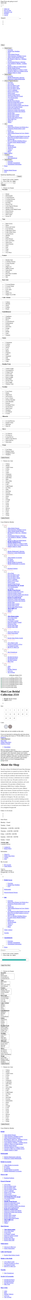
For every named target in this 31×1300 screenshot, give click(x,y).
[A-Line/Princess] (5, 1042)
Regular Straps (10, 451)
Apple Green (9, 467)
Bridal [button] (2, 1131)
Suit (7, 247)
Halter (7, 393)
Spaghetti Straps (10, 453)
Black (7, 510)
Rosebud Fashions (13, 568)
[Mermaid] (5, 1045)
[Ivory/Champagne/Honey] (10, 727)
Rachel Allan (11, 602)
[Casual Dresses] (7, 977)
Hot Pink (8, 491)
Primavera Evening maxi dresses (16, 601)
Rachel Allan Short (13, 625)
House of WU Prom (13, 581)
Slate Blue (9, 477)
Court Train (9, 373)
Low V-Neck (9, 398)
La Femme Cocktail (13, 621)
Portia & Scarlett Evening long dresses (18, 594)
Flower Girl (9, 204)
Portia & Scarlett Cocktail (14, 622)
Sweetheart (9, 411)
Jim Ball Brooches (13, 658)
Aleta (9, 666)
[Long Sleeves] (6, 1053)
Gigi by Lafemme (12, 579)
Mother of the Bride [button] (6, 1258)
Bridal (7, 194)
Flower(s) (8, 326)
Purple (7, 482)
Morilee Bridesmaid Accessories (16, 563)
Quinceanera (9, 213)
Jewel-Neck (9, 396)
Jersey (7, 347)
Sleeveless (8, 442)
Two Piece (9, 252)
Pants (7, 237)
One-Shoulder (10, 401)
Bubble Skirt (9, 260)
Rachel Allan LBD (13, 627)
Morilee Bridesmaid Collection (16, 551)
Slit (7, 277)
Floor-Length (9, 375)
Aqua (7, 472)
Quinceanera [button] (4, 1243)
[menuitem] (17, 9)
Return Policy (8, 848)
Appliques (8, 316)
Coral (7, 501)
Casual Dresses (10, 197)
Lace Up (8, 288)
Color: (2, 722)
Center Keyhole (10, 263)
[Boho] (5, 983)
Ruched (8, 275)
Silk (7, 358)
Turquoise (8, 474)
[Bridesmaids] (7, 976)
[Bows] (5, 1015)
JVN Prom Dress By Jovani (16, 585)
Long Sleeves (9, 437)
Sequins (8, 335)
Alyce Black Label (13, 643)
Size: (2, 706)
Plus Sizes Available (11, 273)
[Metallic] (3, 1006)
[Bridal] (7, 974)
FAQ (5, 859)
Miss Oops (10, 661)
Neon (7, 305)
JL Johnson (11, 560)
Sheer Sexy (9, 242)
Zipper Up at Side (11, 294)
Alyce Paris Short (12, 618)
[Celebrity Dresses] (6, 991)
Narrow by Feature (9, 188)
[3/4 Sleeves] (6, 1051)
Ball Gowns (9, 223)
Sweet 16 (8, 216)
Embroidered (9, 323)
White (7, 515)
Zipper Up (9, 293)
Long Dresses (9, 234)
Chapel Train (9, 372)
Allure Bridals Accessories (15, 557)
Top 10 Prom (11, 672)
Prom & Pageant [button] (6, 1181)
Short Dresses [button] (5, 1226)
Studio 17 (10, 610)
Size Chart (3, 740)
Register (6, 13)
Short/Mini (9, 379)
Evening (8, 202)
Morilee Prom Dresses (14, 590)
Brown (8, 508)
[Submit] (20, 18)
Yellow (8, 464)
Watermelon (9, 494)
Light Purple (9, 486)
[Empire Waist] (5, 1044)
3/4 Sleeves (9, 435)
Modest (8, 235)
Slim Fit (8, 426)
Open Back (9, 270)
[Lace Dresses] (5, 986)
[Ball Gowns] (5, 982)
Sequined (8, 356)
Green (7, 469)
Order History (8, 866)
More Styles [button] (4, 1287)
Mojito (8, 465)
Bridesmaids (9, 196)
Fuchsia (8, 493)
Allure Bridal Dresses (13, 528)
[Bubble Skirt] (6, 989)
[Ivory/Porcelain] (6, 727)
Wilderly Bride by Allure (14, 546)
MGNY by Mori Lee (13, 647)
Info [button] (5, 897)
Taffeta (8, 359)
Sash (7, 333)
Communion (9, 201)
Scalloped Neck (10, 405)
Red (7, 498)
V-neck (8, 413)
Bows (7, 319)
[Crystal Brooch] (5, 1016)
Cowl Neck (9, 391)
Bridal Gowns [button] (8, 880)
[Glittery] (3, 1004)
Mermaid (8, 424)
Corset (7, 265)
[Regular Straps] (5, 1059)
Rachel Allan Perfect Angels (15, 638)
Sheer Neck (9, 408)
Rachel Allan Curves (13, 605)
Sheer (7, 291)
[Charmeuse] (4, 1019)
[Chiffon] (4, 1021)
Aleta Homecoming (13, 616)
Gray (7, 511)
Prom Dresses (9, 211)
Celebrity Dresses (10, 261)
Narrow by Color (8, 461)
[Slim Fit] (5, 1047)
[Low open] (5, 1001)
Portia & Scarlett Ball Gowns (15, 591)
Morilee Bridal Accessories (15, 562)
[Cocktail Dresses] (7, 978)
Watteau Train (9, 384)
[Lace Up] (5, 1000)
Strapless (8, 410)
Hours (5, 947)
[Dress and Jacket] (5, 985)
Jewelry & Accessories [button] (7, 1276)
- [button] (5, 526)
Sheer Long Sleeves (11, 438)
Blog (9, 668)
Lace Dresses (9, 228)
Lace (7, 330)
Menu (2, 45)
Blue (7, 479)
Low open (8, 289)
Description (7, 747)
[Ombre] (3, 1009)
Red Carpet (9, 214)
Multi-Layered (10, 268)
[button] (8, 48)
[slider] (27, 960)
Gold (7, 506)
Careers (6, 857)
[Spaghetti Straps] (5, 1060)
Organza (8, 352)
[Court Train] (4, 1031)
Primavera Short (12, 624)
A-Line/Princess (10, 421)
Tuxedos (6, 933)
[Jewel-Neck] (5, 1039)
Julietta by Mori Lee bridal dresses (17, 540)
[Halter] (5, 1036)
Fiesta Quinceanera (13, 633)
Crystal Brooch (10, 321)
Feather (8, 325)
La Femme (10, 588)
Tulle (7, 361)
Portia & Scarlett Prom (14, 597)
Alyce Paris (11, 573)
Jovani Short (11, 619)
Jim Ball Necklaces (13, 657)
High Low (9, 267)
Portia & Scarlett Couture (14, 593)
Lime (7, 471)
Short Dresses (9, 244)
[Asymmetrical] (4, 1029)
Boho (7, 225)
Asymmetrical (9, 370)
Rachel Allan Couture (13, 604)
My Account (7, 10)
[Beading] (5, 1013)
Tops (7, 249)
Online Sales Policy (6, 742)
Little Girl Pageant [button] (6, 1251)
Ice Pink (8, 488)
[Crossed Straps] (5, 998)
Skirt (7, 245)
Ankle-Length (10, 368)
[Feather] (4, 1022)
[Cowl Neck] (5, 1035)
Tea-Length (9, 382)
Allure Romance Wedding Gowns (17, 529)
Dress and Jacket (10, 227)
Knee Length (9, 377)
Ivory (7, 503)
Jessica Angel (11, 582)
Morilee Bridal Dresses (14, 542)
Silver (7, 513)
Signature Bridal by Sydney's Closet (17, 543)
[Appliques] (5, 1012)
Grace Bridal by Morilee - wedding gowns (15, 1142)
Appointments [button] (8, 937)
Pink (7, 489)
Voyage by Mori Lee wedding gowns (18, 545)
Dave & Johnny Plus (13, 576)
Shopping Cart (8, 12)
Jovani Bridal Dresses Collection (16, 536)
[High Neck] (5, 1038)
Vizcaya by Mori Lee (13, 631)
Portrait (8, 403)
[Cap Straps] (5, 1057)
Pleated (8, 272)
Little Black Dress (11, 230)
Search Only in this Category (11, 179)
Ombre (8, 307)
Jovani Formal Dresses (14, 584)
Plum (7, 496)
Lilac (7, 484)
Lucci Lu (10, 671)
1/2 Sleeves (9, 433)
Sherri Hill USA (12, 608)
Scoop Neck (9, 406)
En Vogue (10, 559)
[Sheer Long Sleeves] (6, 1054)
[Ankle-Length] (4, 1027)
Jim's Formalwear (12, 652)
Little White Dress (11, 232)
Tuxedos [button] (3, 1269)
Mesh (7, 351)
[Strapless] (5, 1062)
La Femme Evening (13, 646)
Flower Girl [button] (4, 1174)
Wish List (6, 9)
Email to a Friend (5, 743)
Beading (8, 318)
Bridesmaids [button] (4, 1153)
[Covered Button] (5, 997)
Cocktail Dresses (10, 199)
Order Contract (8, 930)
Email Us (3, 737)
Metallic (8, 304)
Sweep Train (9, 380)
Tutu (7, 251)
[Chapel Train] (4, 1030)
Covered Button (10, 284)
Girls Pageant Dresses (12, 206)
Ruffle (7, 331)
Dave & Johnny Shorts (14, 578)
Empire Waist (9, 422)
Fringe (7, 328)
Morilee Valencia (12, 669)
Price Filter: (7, 181)
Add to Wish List (5, 739)
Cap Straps (9, 449)
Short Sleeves (9, 440)
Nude (7, 505)
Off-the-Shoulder (10, 400)
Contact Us (7, 847)
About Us (6, 854)
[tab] (17, 535)
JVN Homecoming (13, 587)
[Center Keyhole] (6, 992)
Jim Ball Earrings (12, 660)
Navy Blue (9, 481)
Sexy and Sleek (10, 240)
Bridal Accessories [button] (6, 1161)
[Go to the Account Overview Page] (1, 6)
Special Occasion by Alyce (15, 644)
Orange (8, 499)
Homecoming (9, 207)
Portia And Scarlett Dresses (15, 596)
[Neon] (3, 1007)
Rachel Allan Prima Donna (15, 607)
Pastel (7, 309)
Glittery (8, 302)
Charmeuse (9, 342)
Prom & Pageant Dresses (11, 892)
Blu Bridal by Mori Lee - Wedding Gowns (15, 1139)
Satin (7, 354)
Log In (6, 15)
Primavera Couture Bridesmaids (16, 553)
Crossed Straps (10, 286)
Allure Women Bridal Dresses (16, 531)
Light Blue (9, 476)
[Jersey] (4, 1024)
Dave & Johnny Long (13, 575)
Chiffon (8, 344)
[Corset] (6, 994)
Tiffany (10, 611)
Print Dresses (9, 239)
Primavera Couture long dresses (16, 599)
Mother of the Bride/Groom (13, 209)
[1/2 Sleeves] (6, 1050)
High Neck (9, 394)
